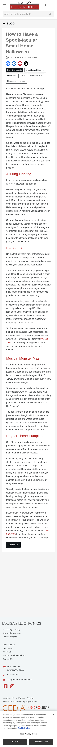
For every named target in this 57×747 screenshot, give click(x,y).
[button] (4, 5)
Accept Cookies (41, 742)
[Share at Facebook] (8, 63)
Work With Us (9, 645)
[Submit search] (50, 14)
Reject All (15, 742)
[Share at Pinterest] (20, 63)
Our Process (8, 648)
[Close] (54, 714)
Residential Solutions (11, 633)
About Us (7, 652)
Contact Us (13, 545)
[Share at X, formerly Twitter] (26, 63)
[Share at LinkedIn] (14, 63)
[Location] (45, 5)
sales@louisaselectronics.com (19, 679)
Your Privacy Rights (28, 734)
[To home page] (24, 5)
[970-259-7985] (52, 5)
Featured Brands (10, 637)
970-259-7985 (13, 674)
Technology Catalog (11, 629)
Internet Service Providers (14, 655)
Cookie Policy (24, 728)
